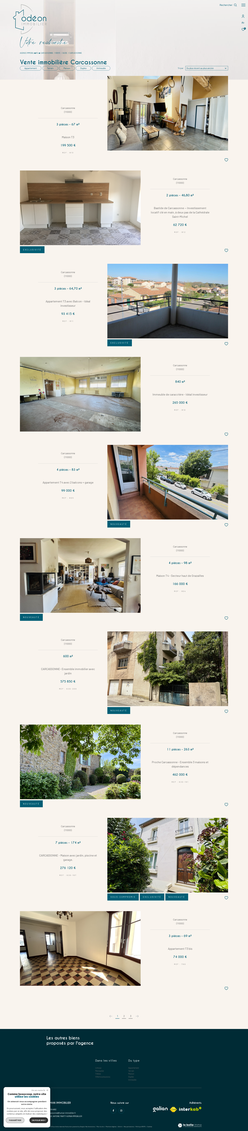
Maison (66, 68)
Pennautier (99, 1071)
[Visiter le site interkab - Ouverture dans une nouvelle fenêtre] (190, 1109)
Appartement (30, 68)
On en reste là (38, 1090)
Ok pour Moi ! (39, 1120)
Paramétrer (15, 1120)
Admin (120, 1126)
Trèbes (98, 1074)
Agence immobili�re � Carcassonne (36, 53)
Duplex (83, 68)
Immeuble (101, 68)
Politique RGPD (140, 1126)
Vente (57, 53)
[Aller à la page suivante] (137, 1016)
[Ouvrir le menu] (243, 5)
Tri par (180, 68)
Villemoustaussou (102, 1077)
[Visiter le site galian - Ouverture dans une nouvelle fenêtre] (160, 1109)
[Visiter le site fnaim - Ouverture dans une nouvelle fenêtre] (173, 1109)
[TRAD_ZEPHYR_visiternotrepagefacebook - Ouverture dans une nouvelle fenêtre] (113, 1110)
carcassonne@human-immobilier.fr (61, 1113)
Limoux (98, 1068)
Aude (65, 53)
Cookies (149, 1126)
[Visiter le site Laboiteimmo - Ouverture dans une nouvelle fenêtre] (190, 1126)
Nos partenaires (129, 1126)
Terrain (50, 68)
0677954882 (51, 1109)
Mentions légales (111, 1126)
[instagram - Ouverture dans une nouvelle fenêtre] (121, 1110)
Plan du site (100, 1126)
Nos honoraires (90, 1126)
